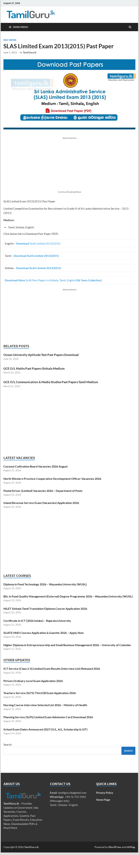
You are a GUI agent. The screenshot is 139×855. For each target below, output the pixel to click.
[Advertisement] (69, 165)
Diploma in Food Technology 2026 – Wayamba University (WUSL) (45, 584)
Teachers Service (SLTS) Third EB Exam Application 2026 (39, 693)
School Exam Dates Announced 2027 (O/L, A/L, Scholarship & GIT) (45, 729)
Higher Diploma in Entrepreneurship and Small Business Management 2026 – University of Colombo (67, 645)
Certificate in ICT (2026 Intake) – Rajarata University (37, 620)
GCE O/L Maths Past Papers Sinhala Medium (34, 368)
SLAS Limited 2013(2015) (38, 243)
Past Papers (9, 40)
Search (7, 744)
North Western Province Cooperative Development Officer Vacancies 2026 (52, 478)
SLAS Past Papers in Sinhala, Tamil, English (53, 280)
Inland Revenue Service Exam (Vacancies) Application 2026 (41, 502)
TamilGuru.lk (29, 52)
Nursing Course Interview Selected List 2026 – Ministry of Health (45, 705)
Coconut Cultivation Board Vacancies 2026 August (35, 466)
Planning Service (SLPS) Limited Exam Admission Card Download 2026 (48, 717)
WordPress (114, 847)
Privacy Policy (104, 792)
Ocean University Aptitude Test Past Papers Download (41, 355)
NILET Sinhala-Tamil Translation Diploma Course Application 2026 (45, 608)
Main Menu (20, 26)
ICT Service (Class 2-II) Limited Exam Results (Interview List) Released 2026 (51, 668)
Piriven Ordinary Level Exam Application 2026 (33, 681)
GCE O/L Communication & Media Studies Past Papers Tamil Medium (50, 382)
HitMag (130, 847)
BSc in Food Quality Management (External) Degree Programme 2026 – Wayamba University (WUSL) (68, 596)
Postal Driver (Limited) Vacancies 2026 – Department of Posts (42, 490)
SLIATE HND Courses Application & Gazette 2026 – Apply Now (43, 632)
